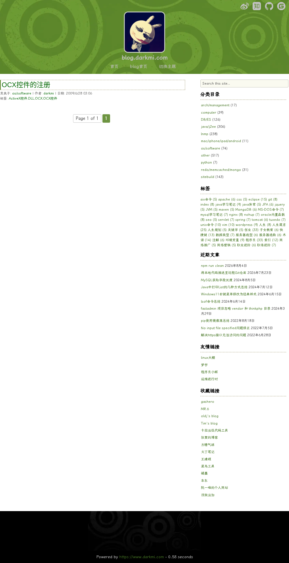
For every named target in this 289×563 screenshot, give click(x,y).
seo (211, 220)
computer (208, 113)
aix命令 (208, 199)
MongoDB (246, 210)
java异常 (251, 204)
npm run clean (212, 266)
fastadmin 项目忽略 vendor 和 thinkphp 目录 (235, 309)
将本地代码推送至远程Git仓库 (223, 273)
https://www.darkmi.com (141, 557)
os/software (21, 93)
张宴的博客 (209, 437)
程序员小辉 (209, 372)
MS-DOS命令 (271, 210)
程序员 (254, 240)
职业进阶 (246, 245)
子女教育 (269, 230)
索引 (271, 240)
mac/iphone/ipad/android (221, 141)
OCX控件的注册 (26, 85)
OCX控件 (50, 98)
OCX (38, 98)
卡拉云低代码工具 (214, 430)
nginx (236, 215)
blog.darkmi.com (145, 57)
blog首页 (138, 66)
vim (228, 225)
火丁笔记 (207, 452)
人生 (265, 225)
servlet (226, 220)
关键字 (235, 230)
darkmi (48, 93)
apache (226, 199)
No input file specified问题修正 (225, 328)
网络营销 (226, 245)
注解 (218, 240)
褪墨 (204, 473)
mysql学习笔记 (214, 215)
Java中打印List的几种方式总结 (224, 287)
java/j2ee (208, 127)
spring (243, 220)
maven (226, 210)
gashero (207, 402)
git (272, 199)
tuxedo (277, 220)
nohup (252, 215)
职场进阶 (266, 245)
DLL (31, 98)
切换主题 (167, 66)
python (206, 162)
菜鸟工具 (207, 466)
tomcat (260, 220)
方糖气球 (207, 445)
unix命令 (210, 225)
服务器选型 (247, 235)
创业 (251, 230)
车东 (204, 481)
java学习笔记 (228, 204)
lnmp (204, 134)
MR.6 (205, 409)
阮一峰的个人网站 (214, 488)
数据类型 (225, 235)
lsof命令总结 (210, 302)
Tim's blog (209, 423)
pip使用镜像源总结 (215, 321)
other (205, 155)
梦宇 (204, 365)
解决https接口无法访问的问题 (223, 335)
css (242, 199)
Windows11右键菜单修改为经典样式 (229, 294)
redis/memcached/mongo (221, 170)
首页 (114, 66)
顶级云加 (207, 495)
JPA (267, 204)
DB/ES (206, 120)
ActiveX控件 (18, 98)
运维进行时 (209, 379)
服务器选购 (270, 235)
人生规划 (217, 230)
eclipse (257, 199)
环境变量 (234, 240)
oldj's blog (209, 416)
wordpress (247, 225)
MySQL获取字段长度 (217, 280)
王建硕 (206, 459)
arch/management (215, 105)
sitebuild (207, 177)
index (207, 204)
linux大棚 (208, 358)
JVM (212, 210)
